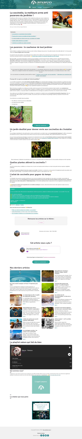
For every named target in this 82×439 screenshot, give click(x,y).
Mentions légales (41, 433)
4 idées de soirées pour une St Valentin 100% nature (30, 319)
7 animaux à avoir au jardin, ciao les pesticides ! (46, 74)
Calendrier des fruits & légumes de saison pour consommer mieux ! (63, 308)
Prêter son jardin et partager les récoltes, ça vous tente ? (24, 209)
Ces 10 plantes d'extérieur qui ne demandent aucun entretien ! (25, 213)
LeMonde (18, 204)
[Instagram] (43, 435)
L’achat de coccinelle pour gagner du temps (21, 42)
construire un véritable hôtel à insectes (50, 138)
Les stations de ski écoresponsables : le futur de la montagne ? (63, 296)
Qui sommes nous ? (47, 429)
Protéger (40, 7)
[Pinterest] (48, 435)
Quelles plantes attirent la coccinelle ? (20, 40)
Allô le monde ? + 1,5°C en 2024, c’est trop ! (63, 319)
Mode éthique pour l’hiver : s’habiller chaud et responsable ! (31, 308)
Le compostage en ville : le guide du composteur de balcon (31, 295)
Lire (11, 292)
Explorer (34, 7)
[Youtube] (46, 435)
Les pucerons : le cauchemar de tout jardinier (21, 34)
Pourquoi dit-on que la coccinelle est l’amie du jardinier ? (24, 36)
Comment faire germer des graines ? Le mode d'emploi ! (62, 284)
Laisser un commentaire (40, 262)
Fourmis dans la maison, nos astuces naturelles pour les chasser (45, 56)
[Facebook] (41, 435)
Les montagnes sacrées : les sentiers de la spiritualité (30, 331)
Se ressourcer (46, 7)
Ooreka (22, 204)
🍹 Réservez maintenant (40, 125)
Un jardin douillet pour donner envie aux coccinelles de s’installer (26, 38)
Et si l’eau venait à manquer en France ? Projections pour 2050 (24, 284)
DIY (52, 7)
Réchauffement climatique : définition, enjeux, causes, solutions (61, 272)
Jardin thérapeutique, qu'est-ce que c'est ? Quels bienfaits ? (25, 211)
